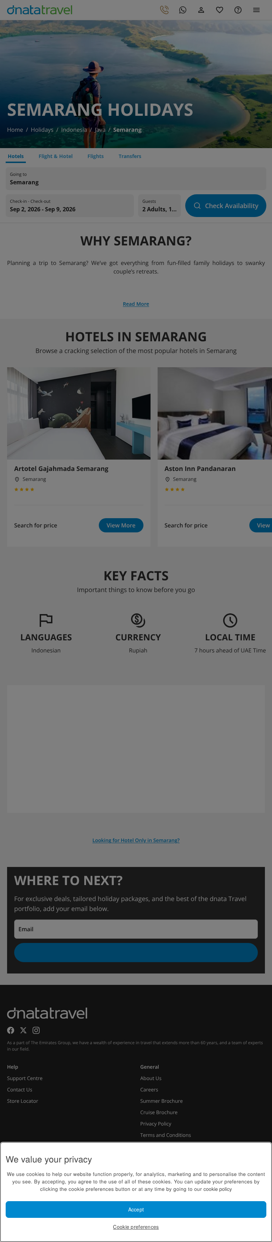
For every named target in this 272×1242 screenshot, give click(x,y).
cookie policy (218, 1188)
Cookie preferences (136, 1226)
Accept (136, 1209)
